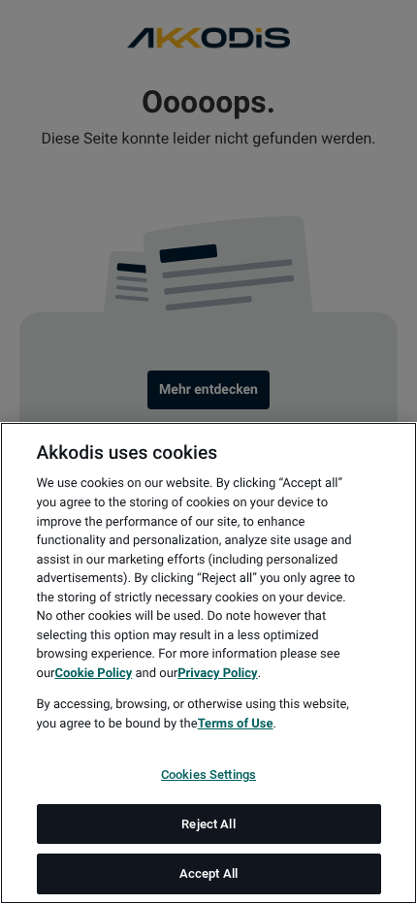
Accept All (208, 873)
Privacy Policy (217, 673)
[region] (208, 663)
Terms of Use (235, 724)
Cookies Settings (208, 774)
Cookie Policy (93, 673)
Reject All (208, 824)
